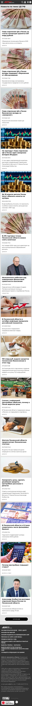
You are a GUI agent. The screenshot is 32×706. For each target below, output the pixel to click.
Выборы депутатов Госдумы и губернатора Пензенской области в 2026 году (14, 649)
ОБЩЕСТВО (5, 293)
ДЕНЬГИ (4, 45)
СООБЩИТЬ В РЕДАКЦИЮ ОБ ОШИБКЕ (12, 652)
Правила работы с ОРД (8, 639)
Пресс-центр (22, 630)
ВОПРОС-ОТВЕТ (6, 573)
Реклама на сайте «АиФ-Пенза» (11, 637)
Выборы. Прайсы (7, 645)
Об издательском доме (9, 630)
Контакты (17, 645)
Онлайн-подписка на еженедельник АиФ (15, 634)
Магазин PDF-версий (8, 632)
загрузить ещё (16, 619)
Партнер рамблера (14, 698)
